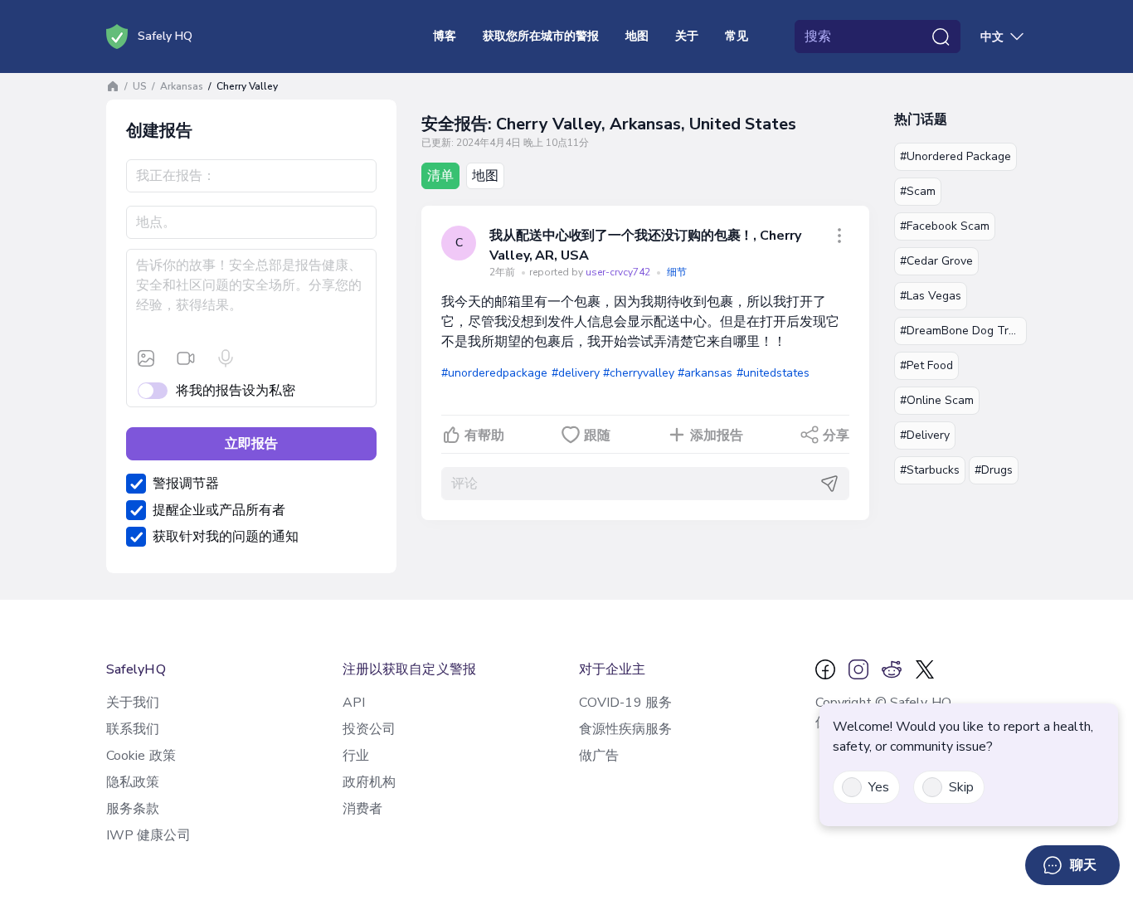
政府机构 (369, 782)
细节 (677, 272)
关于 (686, 36)
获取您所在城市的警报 (541, 36)
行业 (356, 756)
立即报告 (251, 444)
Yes (878, 787)
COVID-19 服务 (625, 702)
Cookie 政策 (141, 756)
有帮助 (484, 435)
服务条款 (132, 809)
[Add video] (186, 358)
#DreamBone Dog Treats (963, 330)
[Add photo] (146, 358)
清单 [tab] (440, 176)
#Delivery (925, 435)
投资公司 (369, 729)
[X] (925, 669)
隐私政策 (132, 782)
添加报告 (716, 435)
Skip (961, 787)
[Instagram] (858, 669)
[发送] (829, 484)
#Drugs (994, 470)
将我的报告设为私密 (235, 391)
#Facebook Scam (945, 226)
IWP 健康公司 (148, 835)
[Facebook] (825, 669)
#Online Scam (937, 400)
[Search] (940, 36)
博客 (444, 36)
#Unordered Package (955, 156)
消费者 (362, 809)
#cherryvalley (638, 373)
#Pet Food (926, 365)
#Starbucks (930, 470)
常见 (736, 36)
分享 (836, 435)
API (354, 702)
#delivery (576, 373)
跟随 (597, 435)
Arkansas (181, 86)
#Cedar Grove (936, 261)
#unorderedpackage (494, 373)
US (140, 86)
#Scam (918, 191)
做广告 (599, 756)
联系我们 (132, 729)
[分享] (839, 236)
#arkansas (705, 373)
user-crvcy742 (619, 272)
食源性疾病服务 (626, 729)
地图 (637, 36)
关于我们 (132, 702)
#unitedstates (773, 373)
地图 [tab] (485, 176)
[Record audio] (226, 358)
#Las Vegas (930, 296)
